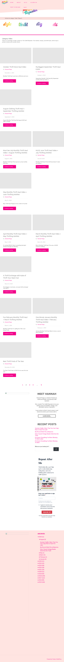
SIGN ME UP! (47, 512)
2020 (41, 571)
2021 (41, 569)
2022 (41, 567)
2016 (41, 580)
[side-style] (7, 24)
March (42, 555)
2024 (41, 563)
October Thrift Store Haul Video (14, 67)
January (43, 559)
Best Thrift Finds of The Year (13, 361)
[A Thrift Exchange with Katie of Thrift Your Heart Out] (15, 264)
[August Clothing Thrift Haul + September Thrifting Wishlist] (15, 97)
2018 (42, 576)
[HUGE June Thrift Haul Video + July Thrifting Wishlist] (48, 139)
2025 (41, 561)
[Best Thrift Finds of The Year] (15, 350)
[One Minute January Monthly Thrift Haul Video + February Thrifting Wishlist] (48, 306)
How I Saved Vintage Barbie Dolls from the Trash (48, 550)
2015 (42, 582)
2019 (41, 573)
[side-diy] (39, 24)
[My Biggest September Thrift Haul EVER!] (48, 55)
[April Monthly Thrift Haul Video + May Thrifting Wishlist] (15, 222)
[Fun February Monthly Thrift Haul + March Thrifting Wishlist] (15, 306)
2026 (41, 536)
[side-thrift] (23, 24)
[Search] (56, 449)
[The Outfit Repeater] (4, 2)
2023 (41, 565)
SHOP (25, 7)
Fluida (53, 659)
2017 (42, 578)
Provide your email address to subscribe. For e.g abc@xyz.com (45, 502)
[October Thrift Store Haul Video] (15, 55)
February (43, 557)
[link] (29, 7)
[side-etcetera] (55, 24)
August (43, 539)
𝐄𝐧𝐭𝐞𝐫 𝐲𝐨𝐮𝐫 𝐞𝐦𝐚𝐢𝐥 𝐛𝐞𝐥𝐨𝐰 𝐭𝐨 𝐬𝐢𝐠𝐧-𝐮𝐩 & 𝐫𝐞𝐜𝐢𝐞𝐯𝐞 (46, 494)
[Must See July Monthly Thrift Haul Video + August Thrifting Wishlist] (15, 139)
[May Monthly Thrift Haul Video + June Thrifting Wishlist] (15, 181)
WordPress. (59, 659)
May (42, 553)
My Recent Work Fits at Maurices (44, 431)
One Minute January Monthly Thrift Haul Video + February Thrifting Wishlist (46, 319)
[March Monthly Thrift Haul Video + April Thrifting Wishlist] (48, 222)
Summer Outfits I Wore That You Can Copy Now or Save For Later (47, 429)
